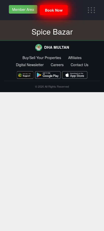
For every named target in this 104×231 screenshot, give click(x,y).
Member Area (23, 9)
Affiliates (75, 57)
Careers (57, 64)
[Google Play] (47, 75)
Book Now (54, 10)
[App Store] (74, 75)
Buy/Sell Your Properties (41, 57)
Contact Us (79, 64)
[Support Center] (25, 75)
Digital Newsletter (30, 64)
